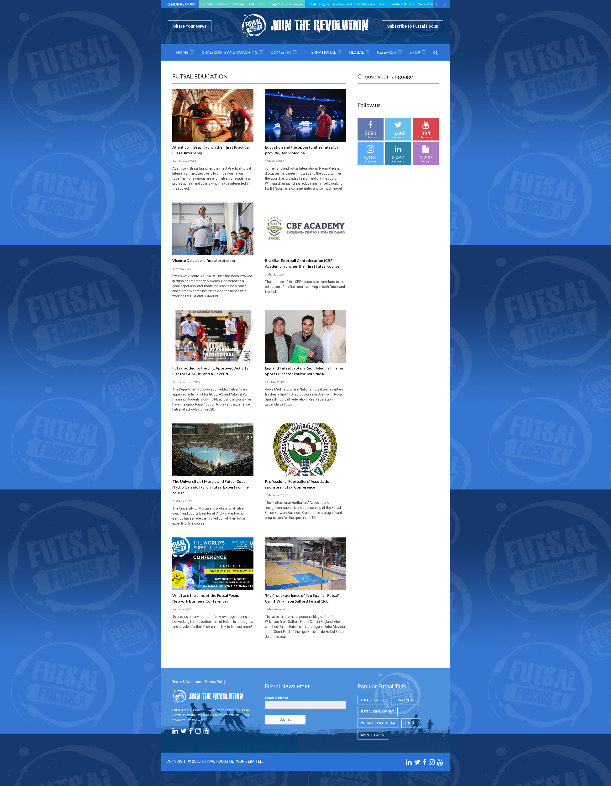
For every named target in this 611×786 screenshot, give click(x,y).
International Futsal (378, 723)
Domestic (281, 52)
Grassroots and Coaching (230, 52)
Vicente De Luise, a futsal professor (204, 260)
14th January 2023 (184, 161)
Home (182, 52)
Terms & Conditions (187, 682)
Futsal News (405, 700)
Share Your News (189, 26)
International (320, 52)
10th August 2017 (276, 495)
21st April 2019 (182, 501)
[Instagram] (198, 732)
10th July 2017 (181, 609)
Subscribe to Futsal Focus (412, 26)
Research (386, 52)
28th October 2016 (277, 609)
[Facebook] (191, 732)
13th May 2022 (181, 269)
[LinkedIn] (175, 732)
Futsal (410, 723)
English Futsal (373, 700)
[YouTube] (206, 732)
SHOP (415, 52)
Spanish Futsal (373, 735)
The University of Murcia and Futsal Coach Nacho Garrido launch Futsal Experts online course (210, 487)
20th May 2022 (274, 161)
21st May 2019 (274, 382)
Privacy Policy (215, 682)
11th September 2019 (186, 382)
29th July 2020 (274, 274)
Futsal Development (377, 711)
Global (356, 52)
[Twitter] (183, 732)
